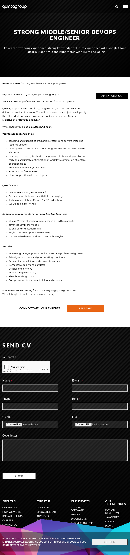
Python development (114, 511)
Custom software (77, 509)
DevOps (75, 514)
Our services (80, 501)
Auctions (43, 516)
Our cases (43, 507)
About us (9, 501)
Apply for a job (111, 96)
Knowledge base (13, 516)
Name (6, 380)
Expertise (44, 501)
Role (75, 398)
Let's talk (85, 308)
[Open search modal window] (117, 6)
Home (5, 84)
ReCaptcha (9, 357)
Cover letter (10, 435)
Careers (15, 84)
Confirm (110, 542)
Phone (6, 398)
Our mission (10, 507)
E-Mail (76, 380)
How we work (11, 511)
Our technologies (115, 502)
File (74, 416)
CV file (6, 416)
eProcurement (46, 511)
